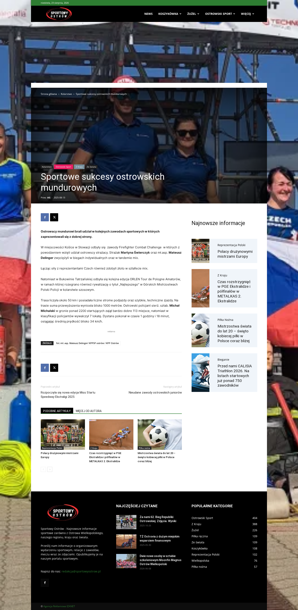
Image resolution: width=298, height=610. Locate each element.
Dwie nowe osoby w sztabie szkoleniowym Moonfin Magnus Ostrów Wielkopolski (160, 560)
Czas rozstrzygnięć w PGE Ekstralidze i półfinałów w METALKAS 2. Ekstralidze (105, 457)
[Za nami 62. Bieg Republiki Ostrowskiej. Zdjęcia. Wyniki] (126, 522)
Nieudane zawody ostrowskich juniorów (155, 392)
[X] (54, 217)
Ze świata (91, 166)
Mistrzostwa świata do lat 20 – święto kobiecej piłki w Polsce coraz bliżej (156, 457)
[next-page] (49, 469)
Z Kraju (79, 166)
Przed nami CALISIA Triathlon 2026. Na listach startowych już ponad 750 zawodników (235, 376)
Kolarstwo (66, 94)
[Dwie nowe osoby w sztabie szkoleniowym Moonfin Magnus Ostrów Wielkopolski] (126, 561)
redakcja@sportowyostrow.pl (81, 571)
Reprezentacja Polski (52, 448)
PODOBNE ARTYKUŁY (57, 411)
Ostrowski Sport (218, 14)
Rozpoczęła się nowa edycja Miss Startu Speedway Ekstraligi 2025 (68, 395)
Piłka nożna (144, 448)
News (148, 14)
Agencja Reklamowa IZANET (59, 606)
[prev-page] (43, 469)
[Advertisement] (149, 52)
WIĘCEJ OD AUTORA (89, 411)
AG (48, 197)
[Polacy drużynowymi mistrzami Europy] (63, 434)
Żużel (191, 14)
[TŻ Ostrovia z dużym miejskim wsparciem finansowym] (126, 541)
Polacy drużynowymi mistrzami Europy (235, 254)
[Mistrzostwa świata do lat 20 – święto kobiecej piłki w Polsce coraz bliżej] (160, 434)
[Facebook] (45, 217)
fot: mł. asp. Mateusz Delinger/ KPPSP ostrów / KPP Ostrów (87, 343)
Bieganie (223, 359)
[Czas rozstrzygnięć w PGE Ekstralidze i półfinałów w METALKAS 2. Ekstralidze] (111, 434)
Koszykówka (168, 14)
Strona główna (49, 94)
